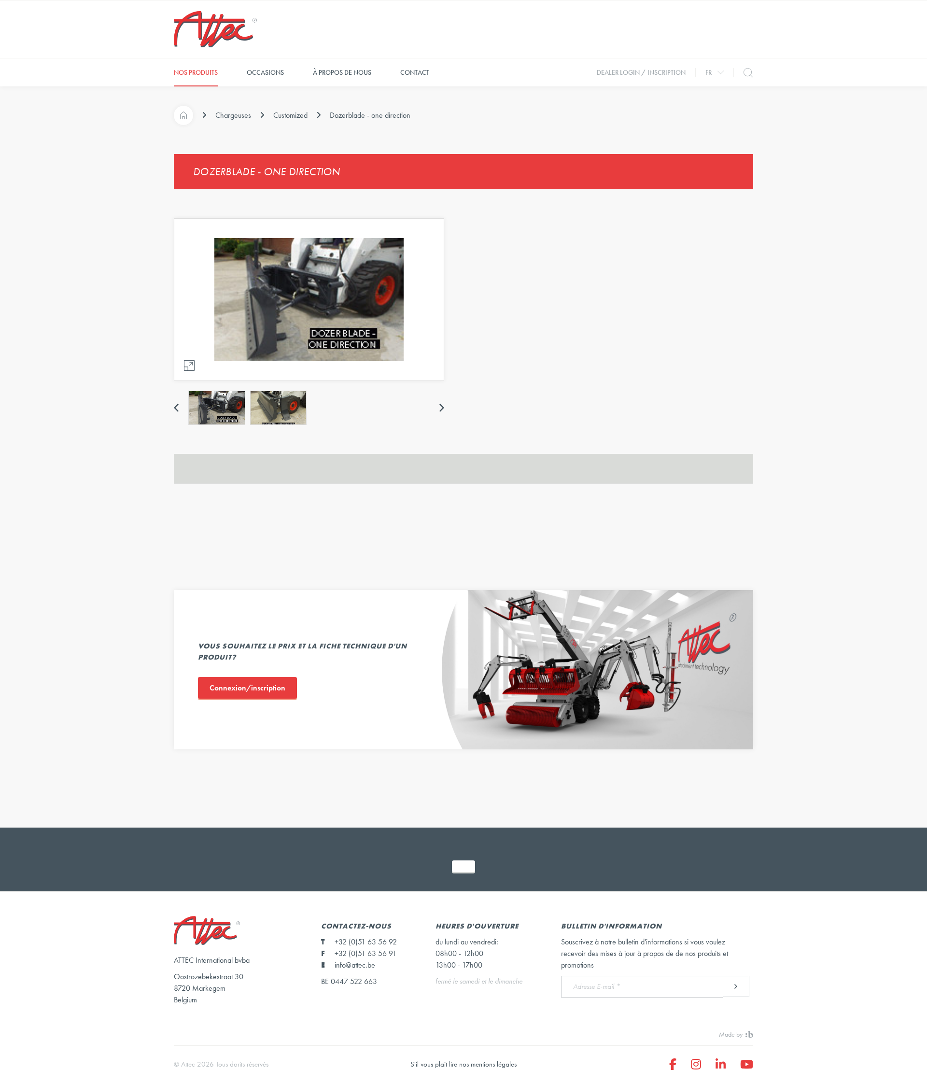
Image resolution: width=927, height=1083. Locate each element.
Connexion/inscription (247, 688)
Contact (414, 72)
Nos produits (196, 72)
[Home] (183, 115)
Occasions (265, 72)
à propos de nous (342, 72)
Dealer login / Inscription (641, 72)
